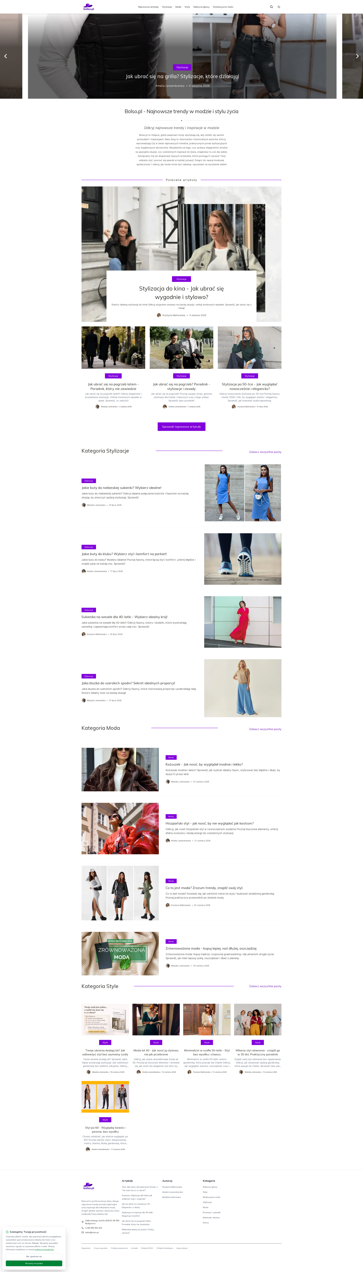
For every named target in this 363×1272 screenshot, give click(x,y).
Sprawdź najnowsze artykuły (181, 426)
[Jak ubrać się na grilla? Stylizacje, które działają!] (181, 56)
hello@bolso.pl (92, 1232)
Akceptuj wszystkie (34, 1263)
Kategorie (209, 1180)
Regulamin (86, 1248)
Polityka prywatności (119, 1248)
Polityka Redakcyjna (165, 1248)
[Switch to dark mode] (278, 6)
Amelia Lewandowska (172, 1192)
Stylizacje (167, 6)
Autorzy (167, 1180)
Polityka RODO (147, 1248)
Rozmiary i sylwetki (211, 1212)
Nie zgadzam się (34, 1256)
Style (187, 6)
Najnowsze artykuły (148, 6)
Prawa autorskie (100, 1248)
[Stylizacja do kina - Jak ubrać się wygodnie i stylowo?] (181, 254)
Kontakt (134, 1248)
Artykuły (127, 1180)
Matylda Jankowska (171, 1197)
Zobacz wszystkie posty (265, 452)
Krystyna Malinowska (172, 1187)
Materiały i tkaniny (211, 1217)
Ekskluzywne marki (223, 6)
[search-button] (271, 6)
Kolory (206, 1222)
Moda (178, 6)
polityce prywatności (44, 1249)
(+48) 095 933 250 (93, 1228)
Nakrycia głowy (201, 6)
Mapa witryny (182, 1248)
